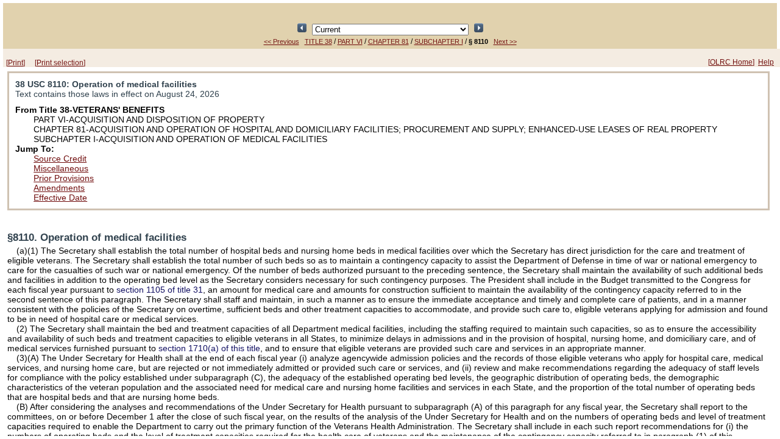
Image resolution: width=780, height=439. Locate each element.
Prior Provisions (64, 178)
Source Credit (60, 158)
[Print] (15, 63)
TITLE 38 (318, 41)
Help (766, 62)
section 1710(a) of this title (209, 348)
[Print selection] (60, 63)
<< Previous (281, 41)
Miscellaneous (61, 168)
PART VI (350, 41)
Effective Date (60, 197)
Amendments (59, 188)
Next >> (505, 41)
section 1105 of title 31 (159, 289)
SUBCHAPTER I (438, 41)
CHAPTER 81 (388, 41)
